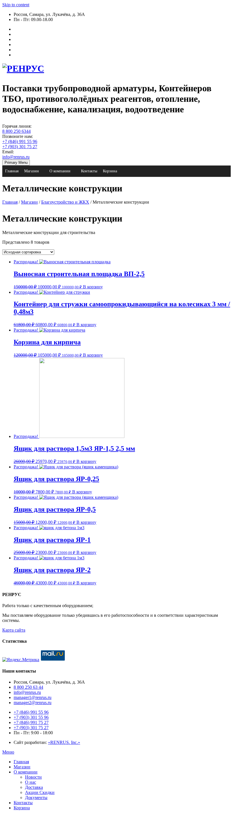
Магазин (31, 171)
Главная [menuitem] (21, 761)
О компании (59, 171)
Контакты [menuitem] (23, 802)
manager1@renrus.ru (32, 697)
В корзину (93, 286)
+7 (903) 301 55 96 (31, 717)
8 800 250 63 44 (28, 687)
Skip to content (15, 4)
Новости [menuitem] (33, 777)
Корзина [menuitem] (22, 807)
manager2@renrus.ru (32, 702)
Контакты (89, 171)
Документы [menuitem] (36, 797)
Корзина (110, 171)
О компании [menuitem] (26, 772)
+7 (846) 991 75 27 (31, 722)
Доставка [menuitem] (34, 787)
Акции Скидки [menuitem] (40, 792)
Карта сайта (13, 630)
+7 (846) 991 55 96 (19, 141)
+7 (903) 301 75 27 (19, 146)
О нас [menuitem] (30, 782)
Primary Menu (16, 162)
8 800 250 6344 (16, 131)
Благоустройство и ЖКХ (65, 202)
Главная (11, 171)
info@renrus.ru (16, 156)
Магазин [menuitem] (22, 766)
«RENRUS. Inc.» (64, 742)
